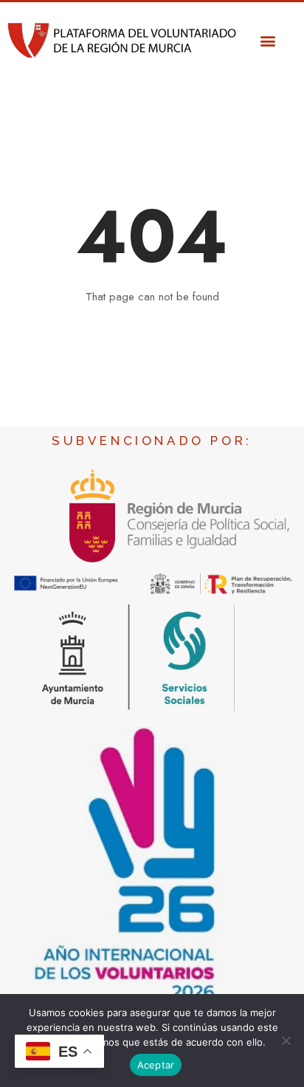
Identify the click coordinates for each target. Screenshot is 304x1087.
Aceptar (156, 1065)
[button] (267, 40)
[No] (285, 1040)
